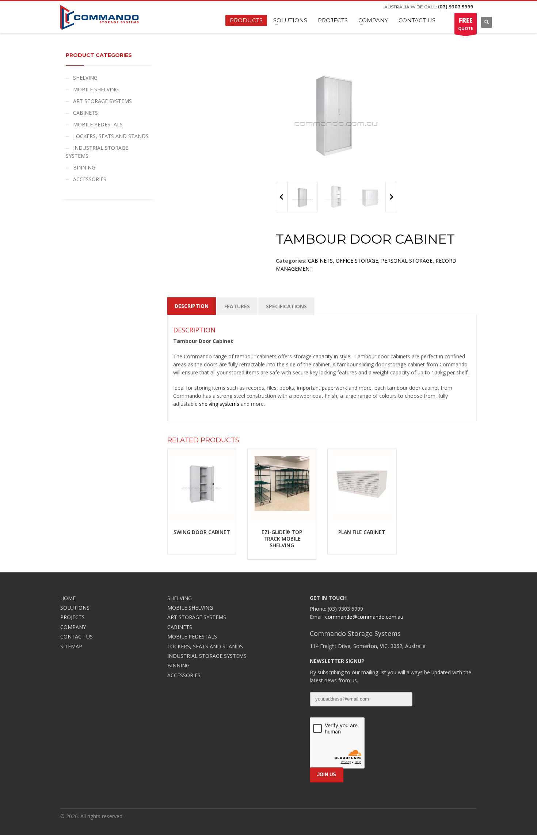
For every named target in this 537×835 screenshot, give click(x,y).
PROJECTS (72, 617)
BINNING (84, 167)
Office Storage (357, 260)
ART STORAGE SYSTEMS (102, 101)
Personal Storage (407, 260)
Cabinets (320, 260)
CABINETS (85, 112)
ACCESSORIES (89, 179)
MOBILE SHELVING (96, 89)
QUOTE (465, 23)
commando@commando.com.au (364, 616)
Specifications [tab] (286, 306)
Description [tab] (192, 305)
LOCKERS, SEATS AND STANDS (111, 136)
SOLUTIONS (75, 607)
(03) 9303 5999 (455, 6)
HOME (68, 598)
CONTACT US (76, 636)
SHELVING (85, 77)
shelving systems (219, 403)
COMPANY (73, 627)
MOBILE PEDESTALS (98, 124)
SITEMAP (71, 646)
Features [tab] (237, 306)
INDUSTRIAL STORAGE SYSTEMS (97, 151)
